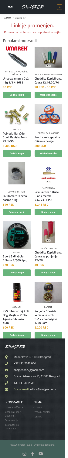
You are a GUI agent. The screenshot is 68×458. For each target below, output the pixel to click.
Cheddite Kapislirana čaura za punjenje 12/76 (48, 256)
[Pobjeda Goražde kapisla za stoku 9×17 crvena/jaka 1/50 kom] (49, 292)
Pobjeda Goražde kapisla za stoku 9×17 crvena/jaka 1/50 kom (46, 317)
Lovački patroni (53, 74)
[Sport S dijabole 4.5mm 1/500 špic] (17, 235)
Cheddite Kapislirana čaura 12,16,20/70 (48, 80)
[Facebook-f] (32, 454)
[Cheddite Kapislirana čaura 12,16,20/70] (49, 57)
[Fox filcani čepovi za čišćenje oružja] (49, 114)
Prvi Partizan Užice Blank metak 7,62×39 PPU (47, 196)
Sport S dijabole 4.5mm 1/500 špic (15, 258)
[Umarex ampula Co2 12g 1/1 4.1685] (17, 57)
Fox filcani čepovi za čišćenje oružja (47, 139)
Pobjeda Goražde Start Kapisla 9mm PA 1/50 (15, 137)
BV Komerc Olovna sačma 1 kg (15, 198)
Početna (7, 18)
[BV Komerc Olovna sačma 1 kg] (17, 173)
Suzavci (16, 307)
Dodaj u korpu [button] (17, 95)
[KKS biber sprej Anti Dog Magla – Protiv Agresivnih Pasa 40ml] (17, 291)
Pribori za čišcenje (48, 133)
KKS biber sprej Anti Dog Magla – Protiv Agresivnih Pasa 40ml (16, 317)
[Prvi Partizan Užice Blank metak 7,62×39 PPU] (49, 173)
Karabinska (48, 188)
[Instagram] (24, 454)
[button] (59, 7)
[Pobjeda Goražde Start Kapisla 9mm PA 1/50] (17, 115)
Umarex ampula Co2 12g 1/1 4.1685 (16, 80)
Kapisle (39, 74)
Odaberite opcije (48, 95)
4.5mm (16, 252)
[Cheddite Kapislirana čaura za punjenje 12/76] (49, 232)
